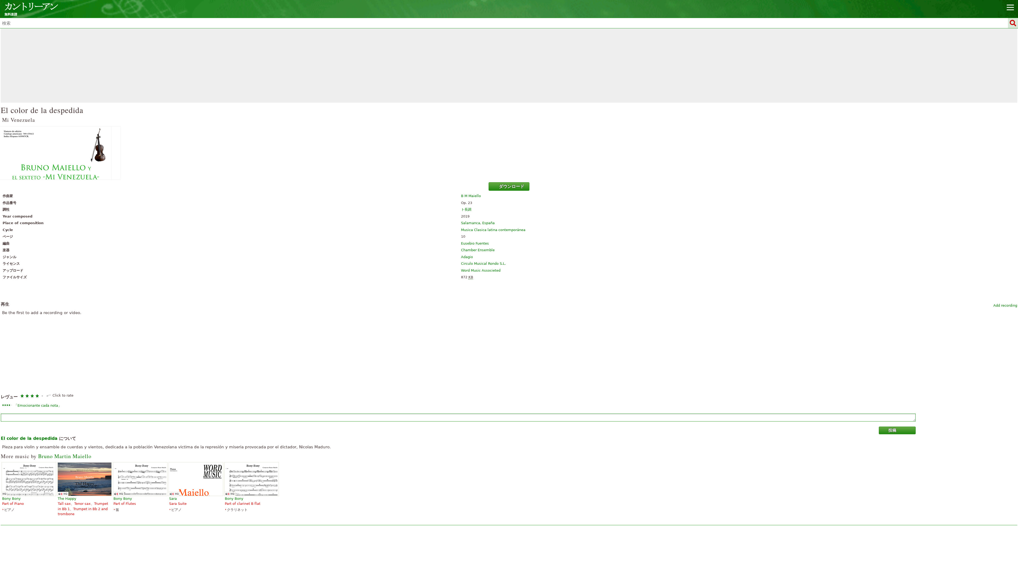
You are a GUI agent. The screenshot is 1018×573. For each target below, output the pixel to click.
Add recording (1005, 305)
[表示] (509, 153)
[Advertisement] (509, 65)
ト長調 (466, 209)
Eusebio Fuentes (475, 243)
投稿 (892, 430)
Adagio (467, 257)
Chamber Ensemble (478, 250)
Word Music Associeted (481, 270)
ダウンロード (511, 186)
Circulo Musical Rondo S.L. (483, 264)
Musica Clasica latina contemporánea (493, 230)
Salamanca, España (478, 223)
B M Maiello (471, 196)
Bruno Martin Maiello (64, 456)
